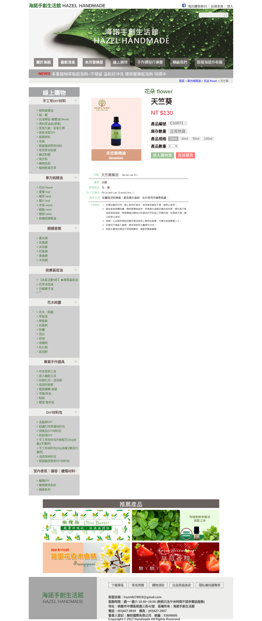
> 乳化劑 (42, 347)
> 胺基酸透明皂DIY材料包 (53, 461)
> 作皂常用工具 (46, 371)
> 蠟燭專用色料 (46, 485)
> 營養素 (42, 320)
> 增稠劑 (42, 343)
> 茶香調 (42, 242)
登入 (230, 6)
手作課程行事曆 (150, 62)
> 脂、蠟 (42, 114)
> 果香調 (42, 255)
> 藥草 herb (43, 196)
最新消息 (68, 62)
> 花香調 (42, 251)
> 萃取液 (42, 316)
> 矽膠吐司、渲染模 (49, 380)
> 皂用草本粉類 (46, 150)
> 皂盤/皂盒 (43, 393)
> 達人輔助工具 (46, 375)
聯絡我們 (180, 62)
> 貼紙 (40, 398)
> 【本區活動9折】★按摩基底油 (57, 279)
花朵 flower (210, 80)
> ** (38, 292)
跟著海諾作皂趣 (209, 62)
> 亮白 (40, 334)
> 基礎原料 (43, 137)
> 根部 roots (44, 214)
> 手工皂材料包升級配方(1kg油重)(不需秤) (56, 441)
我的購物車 (197, 6)
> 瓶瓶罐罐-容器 (46, 389)
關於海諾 (43, 62)
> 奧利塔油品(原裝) (48, 123)
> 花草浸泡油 (44, 284)
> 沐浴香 (42, 247)
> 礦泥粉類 (43, 154)
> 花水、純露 (44, 312)
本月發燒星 (94, 62)
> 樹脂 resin (44, 209)
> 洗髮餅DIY (44, 422)
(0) (205, 6)
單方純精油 (194, 80)
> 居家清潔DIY (45, 132)
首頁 (181, 80)
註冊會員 (217, 6)
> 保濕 (40, 338)
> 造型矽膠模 (44, 384)
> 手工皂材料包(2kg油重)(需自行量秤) (57, 450)
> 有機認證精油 (46, 218)
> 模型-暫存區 (45, 402)
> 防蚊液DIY (44, 435)
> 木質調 (42, 260)
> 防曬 (40, 329)
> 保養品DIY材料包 (48, 430)
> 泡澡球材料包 (46, 456)
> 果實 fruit (43, 192)
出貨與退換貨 (181, 585)
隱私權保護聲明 (209, 585)
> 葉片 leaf (43, 200)
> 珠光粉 (42, 159)
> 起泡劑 (42, 351)
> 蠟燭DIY (42, 480)
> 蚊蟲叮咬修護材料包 (50, 426)
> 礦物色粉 (43, 163)
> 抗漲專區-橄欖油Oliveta (52, 119)
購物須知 (158, 585)
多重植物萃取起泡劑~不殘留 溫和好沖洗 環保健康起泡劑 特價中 (109, 74)
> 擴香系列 (43, 489)
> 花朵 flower (44, 187)
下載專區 (117, 585)
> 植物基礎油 (44, 110)
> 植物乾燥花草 (46, 167)
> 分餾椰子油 (44, 288)
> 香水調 (42, 238)
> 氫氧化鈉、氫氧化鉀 (50, 128)
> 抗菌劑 (42, 325)
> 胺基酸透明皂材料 (49, 145)
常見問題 (138, 585)
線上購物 (120, 62)
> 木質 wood (44, 205)
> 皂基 (40, 141)
